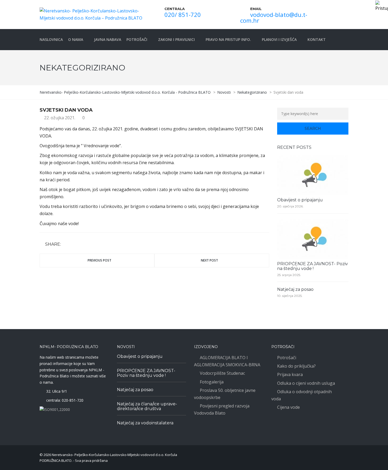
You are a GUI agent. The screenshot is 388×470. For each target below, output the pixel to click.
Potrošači (286, 357)
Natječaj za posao (295, 289)
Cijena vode (288, 407)
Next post (209, 260)
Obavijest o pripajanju (300, 199)
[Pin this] (89, 244)
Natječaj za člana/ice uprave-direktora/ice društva (147, 406)
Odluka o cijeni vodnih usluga (306, 383)
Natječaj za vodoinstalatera (145, 422)
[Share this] (66, 244)
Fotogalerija (212, 382)
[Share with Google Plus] (81, 244)
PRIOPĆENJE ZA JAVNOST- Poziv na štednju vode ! (312, 266)
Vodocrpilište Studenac (222, 373)
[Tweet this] (73, 244)
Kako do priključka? (296, 366)
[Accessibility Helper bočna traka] (381, 6)
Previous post (99, 260)
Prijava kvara (290, 374)
